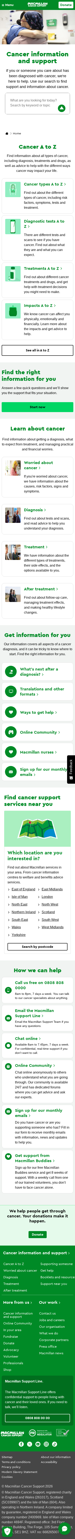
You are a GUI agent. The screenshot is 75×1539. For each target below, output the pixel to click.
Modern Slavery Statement (19, 1472)
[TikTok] (54, 1445)
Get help (47, 1270)
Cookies (7, 1477)
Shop (7, 1369)
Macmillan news (51, 1353)
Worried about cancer (20, 1270)
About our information (56, 1457)
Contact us (47, 1313)
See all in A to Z (37, 350)
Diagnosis (10, 1277)
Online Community (17, 1323)
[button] (8, 5)
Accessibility (49, 1462)
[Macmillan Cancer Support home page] (7, 134)
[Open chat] (64, 1528)
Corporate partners (54, 1340)
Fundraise (10, 1336)
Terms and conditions (16, 1462)
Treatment (11, 1284)
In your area (12, 1330)
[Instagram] (46, 1445)
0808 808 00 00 (37, 1418)
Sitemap (7, 1457)
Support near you (53, 1284)
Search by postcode (37, 946)
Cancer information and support (35, 1253)
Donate (66, 5)
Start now (37, 407)
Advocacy (11, 1350)
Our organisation (52, 1326)
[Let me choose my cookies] (7, 1532)
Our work (48, 1302)
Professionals (13, 1363)
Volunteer (10, 1356)
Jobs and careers (52, 1320)
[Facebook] (21, 1445)
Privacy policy (11, 1467)
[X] (29, 1445)
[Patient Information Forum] (63, 1433)
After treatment (15, 1290)
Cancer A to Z (13, 1264)
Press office (48, 1346)
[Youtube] (37, 1445)
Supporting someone (56, 1264)
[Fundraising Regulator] (40, 1433)
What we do (48, 1333)
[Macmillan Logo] (38, 4)
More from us (16, 1302)
